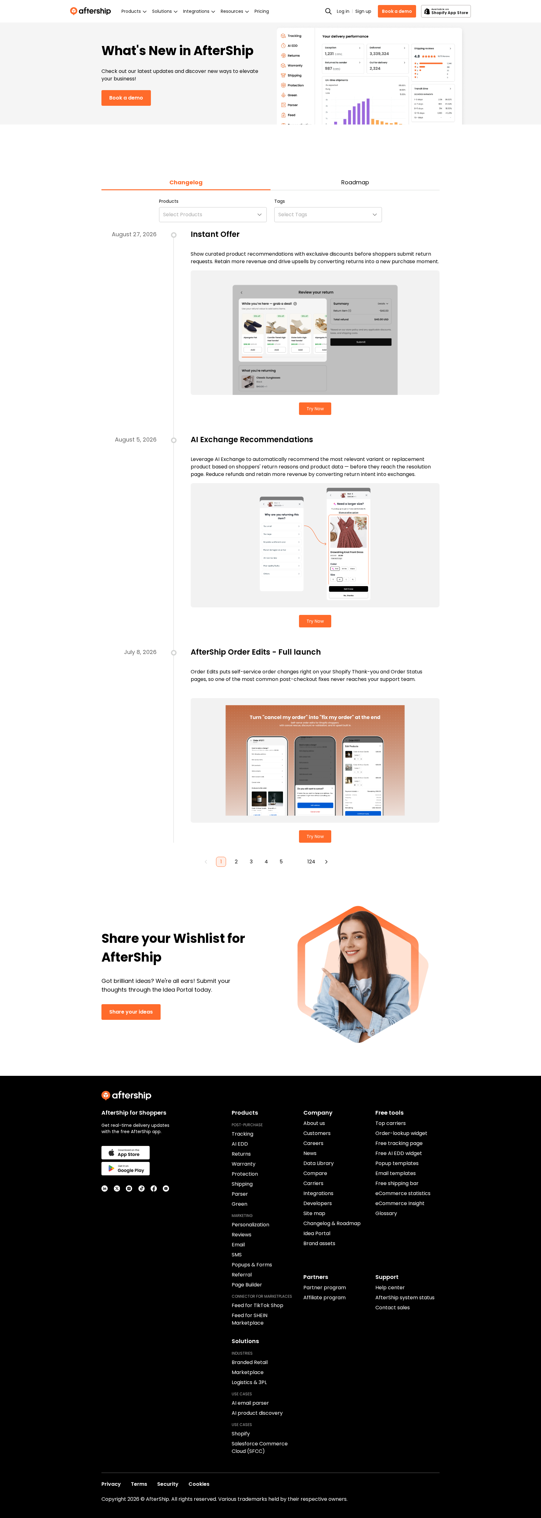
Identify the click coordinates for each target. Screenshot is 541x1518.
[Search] (328, 11)
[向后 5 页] (296, 862)
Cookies (198, 1484)
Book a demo (397, 11)
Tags (279, 201)
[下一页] (326, 862)
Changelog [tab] (186, 182)
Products (168, 201)
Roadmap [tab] (355, 182)
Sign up (363, 11)
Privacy (111, 1484)
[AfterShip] (92, 11)
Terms (139, 1484)
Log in (343, 11)
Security (167, 1484)
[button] (213, 214)
